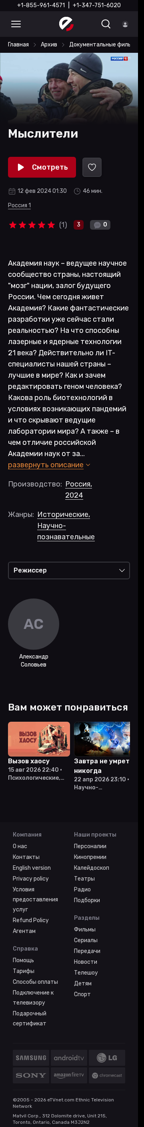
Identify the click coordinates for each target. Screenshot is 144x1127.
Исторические (63, 514)
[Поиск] (106, 24)
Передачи (87, 949)
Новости (85, 960)
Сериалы (86, 938)
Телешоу (86, 971)
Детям (83, 982)
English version (32, 866)
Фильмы (85, 928)
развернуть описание (46, 464)
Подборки (87, 898)
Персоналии (90, 844)
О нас (20, 844)
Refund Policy (31, 918)
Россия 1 (19, 205)
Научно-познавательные (66, 531)
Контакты (26, 855)
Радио (82, 888)
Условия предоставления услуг (35, 898)
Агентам (24, 929)
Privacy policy (31, 877)
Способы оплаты (35, 980)
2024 (74, 495)
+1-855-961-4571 (41, 5)
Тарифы (23, 969)
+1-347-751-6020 (97, 5)
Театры (84, 877)
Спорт (82, 992)
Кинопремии (90, 855)
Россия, (78, 484)
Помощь (23, 958)
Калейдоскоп (91, 866)
